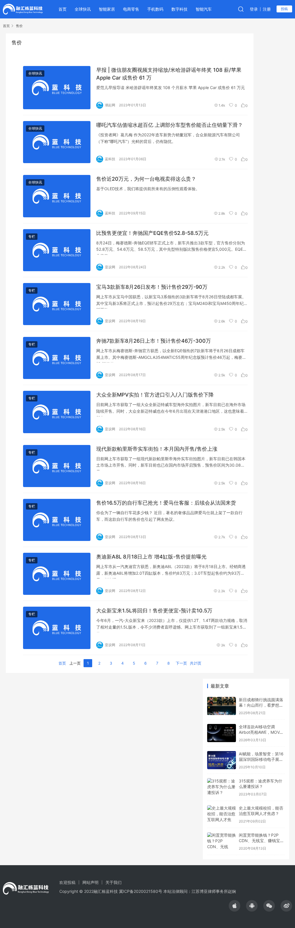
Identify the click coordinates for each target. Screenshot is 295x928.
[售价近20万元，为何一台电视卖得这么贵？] (56, 196)
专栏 (31, 236)
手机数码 (155, 9)
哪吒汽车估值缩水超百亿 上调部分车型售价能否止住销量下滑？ (169, 125)
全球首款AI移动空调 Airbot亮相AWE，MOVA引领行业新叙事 (260, 732)
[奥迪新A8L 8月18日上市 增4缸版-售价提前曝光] (56, 574)
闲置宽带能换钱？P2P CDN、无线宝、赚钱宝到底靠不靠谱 (261, 841)
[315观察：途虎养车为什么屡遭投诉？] (221, 787)
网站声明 (90, 882)
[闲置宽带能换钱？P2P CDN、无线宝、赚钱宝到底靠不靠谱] (221, 841)
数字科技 (179, 9)
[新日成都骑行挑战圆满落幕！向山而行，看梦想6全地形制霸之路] (221, 706)
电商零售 (131, 9)
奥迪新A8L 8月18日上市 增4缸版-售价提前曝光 (151, 557)
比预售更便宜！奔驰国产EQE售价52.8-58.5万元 (152, 233)
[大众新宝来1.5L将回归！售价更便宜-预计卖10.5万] (56, 628)
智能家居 (107, 9)
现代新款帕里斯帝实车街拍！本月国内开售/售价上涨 (157, 449)
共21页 (195, 663)
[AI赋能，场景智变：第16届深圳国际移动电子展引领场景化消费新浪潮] (221, 760)
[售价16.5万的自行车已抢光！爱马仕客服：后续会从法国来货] (56, 520)
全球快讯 (83, 9)
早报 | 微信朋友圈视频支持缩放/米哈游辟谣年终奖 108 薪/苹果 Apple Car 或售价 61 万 (168, 74)
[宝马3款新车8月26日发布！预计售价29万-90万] (56, 304)
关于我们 (113, 882)
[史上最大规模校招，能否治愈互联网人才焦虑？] (221, 814)
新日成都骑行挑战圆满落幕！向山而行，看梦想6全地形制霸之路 (261, 705)
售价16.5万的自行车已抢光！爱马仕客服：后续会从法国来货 (166, 503)
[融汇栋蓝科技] (23, 8)
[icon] (234, 906)
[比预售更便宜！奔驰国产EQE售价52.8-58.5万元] (56, 250)
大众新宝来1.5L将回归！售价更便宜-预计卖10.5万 (154, 611)
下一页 (181, 663)
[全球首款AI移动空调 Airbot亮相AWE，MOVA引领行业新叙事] (221, 733)
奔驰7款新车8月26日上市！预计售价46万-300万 (153, 341)
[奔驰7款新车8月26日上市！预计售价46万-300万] (56, 358)
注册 (267, 9)
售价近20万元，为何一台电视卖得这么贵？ (146, 179)
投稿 (284, 9)
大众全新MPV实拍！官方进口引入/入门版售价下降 (155, 395)
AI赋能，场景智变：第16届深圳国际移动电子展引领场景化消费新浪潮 (261, 759)
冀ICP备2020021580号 (140, 891)
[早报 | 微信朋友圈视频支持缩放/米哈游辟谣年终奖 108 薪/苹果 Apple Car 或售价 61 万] (56, 87)
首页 (62, 9)
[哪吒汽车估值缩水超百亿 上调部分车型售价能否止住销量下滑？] (56, 142)
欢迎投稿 (67, 882)
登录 (254, 9)
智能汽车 (204, 9)
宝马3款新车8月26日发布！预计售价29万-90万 (151, 287)
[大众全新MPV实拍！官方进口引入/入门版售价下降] (56, 412)
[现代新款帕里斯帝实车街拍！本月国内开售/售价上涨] (56, 466)
